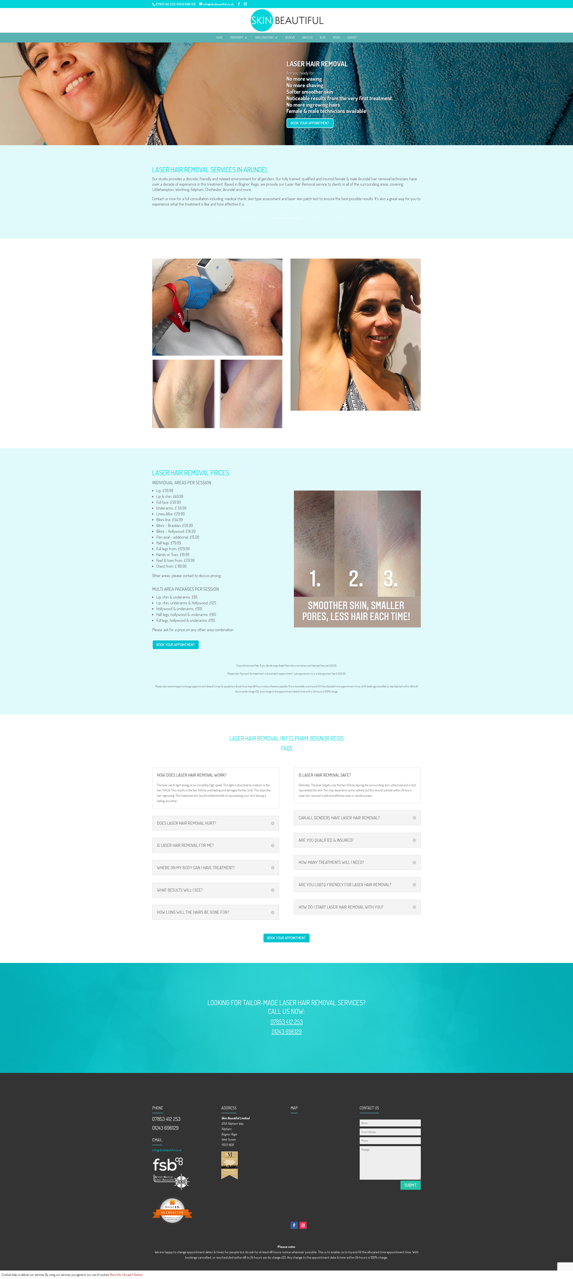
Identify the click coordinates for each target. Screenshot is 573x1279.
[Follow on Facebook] (294, 1225)
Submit (410, 1185)
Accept (127, 1275)
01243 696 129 (186, 4)
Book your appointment (310, 123)
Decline (138, 1275)
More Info (115, 1275)
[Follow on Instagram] (303, 1225)
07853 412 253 (165, 4)
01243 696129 (287, 1031)
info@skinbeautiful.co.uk (167, 1150)
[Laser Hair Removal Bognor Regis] (217, 354)
